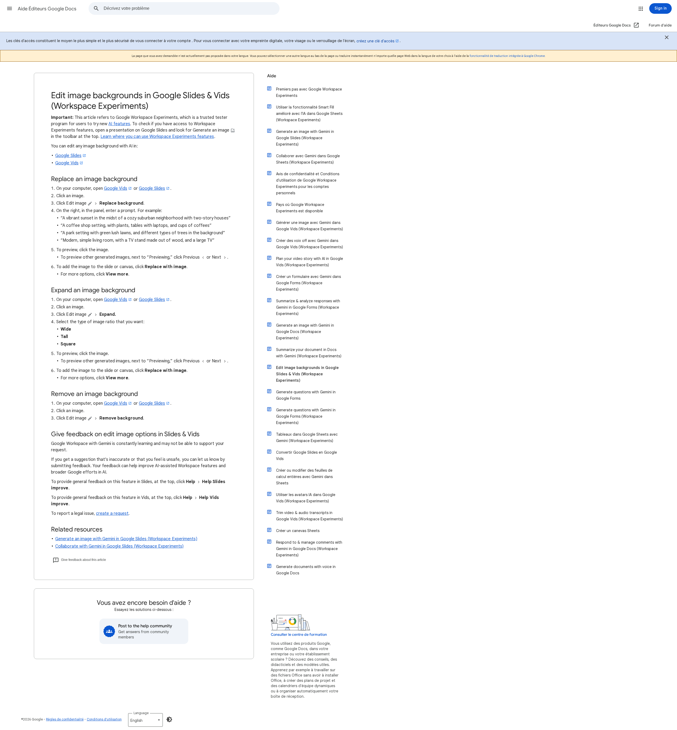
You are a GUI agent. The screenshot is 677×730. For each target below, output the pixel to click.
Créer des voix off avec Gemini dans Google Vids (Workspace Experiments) (309, 243)
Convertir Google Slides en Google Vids (306, 455)
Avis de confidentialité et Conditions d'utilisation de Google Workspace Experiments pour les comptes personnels (307, 183)
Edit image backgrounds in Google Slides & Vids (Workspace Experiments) (307, 374)
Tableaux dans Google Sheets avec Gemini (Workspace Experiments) (307, 437)
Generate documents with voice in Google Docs (306, 569)
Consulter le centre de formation (299, 634)
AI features (119, 124)
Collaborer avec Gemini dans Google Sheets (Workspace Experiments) (308, 159)
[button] (9, 8)
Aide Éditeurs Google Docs (47, 9)
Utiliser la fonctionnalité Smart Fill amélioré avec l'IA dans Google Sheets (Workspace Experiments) (309, 113)
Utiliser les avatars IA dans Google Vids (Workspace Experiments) (305, 497)
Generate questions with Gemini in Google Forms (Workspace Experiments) (306, 416)
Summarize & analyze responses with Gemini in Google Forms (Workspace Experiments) (308, 307)
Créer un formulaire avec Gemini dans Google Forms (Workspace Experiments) (308, 283)
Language (141, 713)
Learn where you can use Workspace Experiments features (157, 136)
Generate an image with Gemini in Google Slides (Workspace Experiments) (126, 539)
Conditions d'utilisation (104, 719)
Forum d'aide (660, 25)
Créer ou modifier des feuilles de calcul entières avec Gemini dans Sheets (304, 476)
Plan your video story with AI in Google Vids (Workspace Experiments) (309, 261)
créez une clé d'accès (375, 41)
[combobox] (191, 8)
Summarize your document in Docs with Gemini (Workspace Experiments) (308, 352)
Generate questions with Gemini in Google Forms (306, 395)
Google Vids (67, 163)
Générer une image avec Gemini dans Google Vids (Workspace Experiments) (309, 225)
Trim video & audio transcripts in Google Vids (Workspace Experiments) (309, 515)
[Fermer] (667, 38)
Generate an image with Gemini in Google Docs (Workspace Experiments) (305, 331)
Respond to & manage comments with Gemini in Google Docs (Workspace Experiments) (309, 548)
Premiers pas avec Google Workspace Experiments (309, 92)
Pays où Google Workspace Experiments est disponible (300, 207)
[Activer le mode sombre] (169, 719)
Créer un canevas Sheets (297, 530)
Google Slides (68, 155)
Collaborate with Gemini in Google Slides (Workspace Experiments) (119, 546)
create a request (112, 513)
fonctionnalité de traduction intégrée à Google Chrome (507, 56)
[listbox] (145, 720)
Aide (271, 76)
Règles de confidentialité (65, 719)
